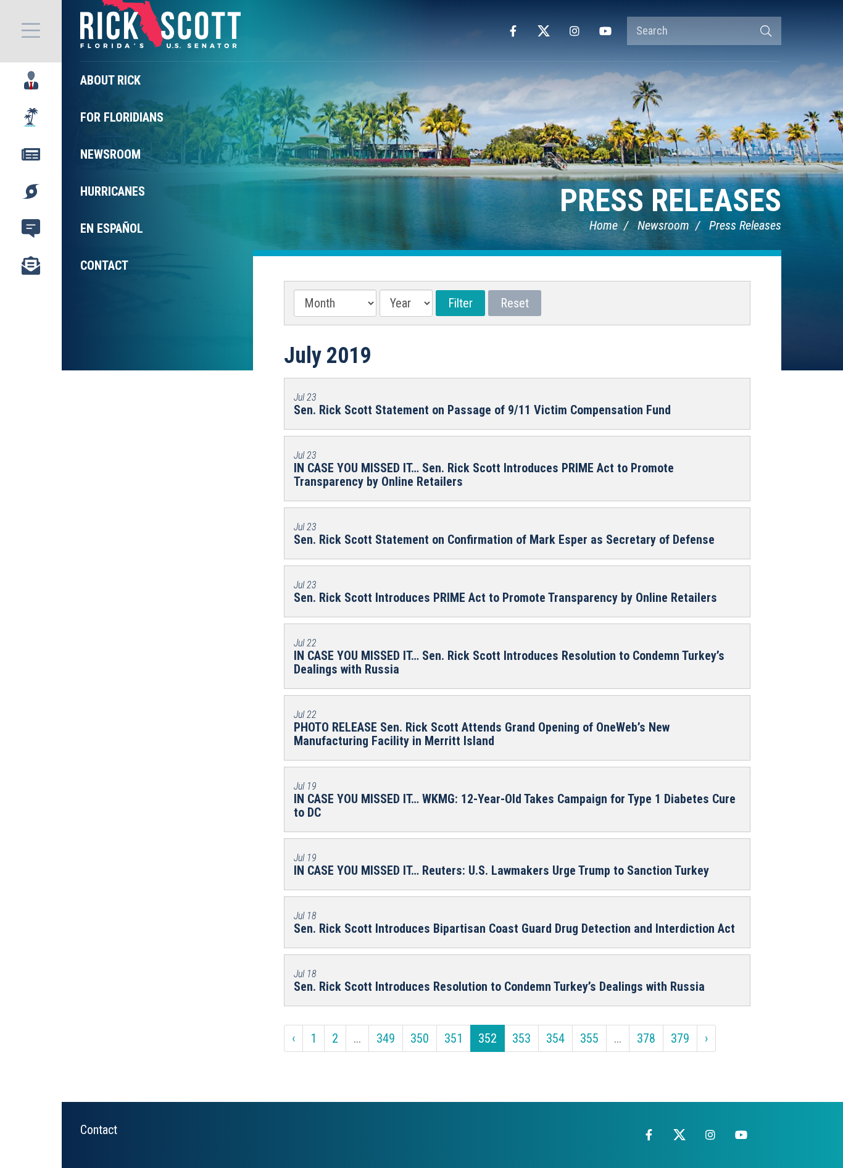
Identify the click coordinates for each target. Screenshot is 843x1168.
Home (603, 225)
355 (589, 1038)
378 (646, 1038)
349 (385, 1038)
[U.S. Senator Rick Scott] (160, 31)
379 (680, 1038)
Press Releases (670, 201)
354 (555, 1038)
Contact (98, 1129)
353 (521, 1038)
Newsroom (663, 225)
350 (419, 1038)
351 (453, 1038)
